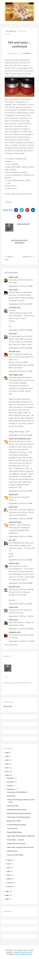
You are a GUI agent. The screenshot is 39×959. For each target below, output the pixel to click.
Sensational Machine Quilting (16, 824)
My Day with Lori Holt (14, 821)
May (8, 871)
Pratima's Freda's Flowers (15, 855)
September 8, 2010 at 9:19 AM (20, 371)
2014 (7, 760)
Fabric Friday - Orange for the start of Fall (20, 847)
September (10, 789)
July (8, 864)
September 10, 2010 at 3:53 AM (21, 629)
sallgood (12, 632)
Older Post (27, 256)
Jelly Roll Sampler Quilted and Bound (19, 813)
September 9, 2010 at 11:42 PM (21, 616)
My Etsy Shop (8, 706)
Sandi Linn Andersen (17, 439)
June (8, 867)
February (10, 882)
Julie (11, 333)
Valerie (12, 563)
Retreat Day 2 (11, 796)
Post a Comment (10, 645)
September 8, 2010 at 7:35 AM (20, 286)
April (8, 875)
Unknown (13, 522)
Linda (11, 607)
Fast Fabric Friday (12, 806)
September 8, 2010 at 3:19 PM (20, 503)
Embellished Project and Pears (16, 809)
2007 (7, 899)
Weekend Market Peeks (14, 832)
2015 (7, 756)
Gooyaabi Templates (25, 954)
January (9, 886)
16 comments (26, 53)
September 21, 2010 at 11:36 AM (21, 641)
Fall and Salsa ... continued (15, 840)
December (10, 778)
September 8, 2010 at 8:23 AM (20, 304)
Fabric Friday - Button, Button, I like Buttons (21, 836)
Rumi (11, 289)
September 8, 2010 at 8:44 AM (20, 348)
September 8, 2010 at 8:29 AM (20, 330)
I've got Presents (12, 828)
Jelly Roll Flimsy (12, 851)
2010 (7, 775)
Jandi (11, 507)
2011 (7, 771)
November (10, 782)
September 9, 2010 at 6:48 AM (20, 583)
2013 (7, 764)
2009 (7, 891)
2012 (7, 768)
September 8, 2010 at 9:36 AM (20, 435)
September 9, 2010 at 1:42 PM (20, 604)
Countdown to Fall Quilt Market (17, 792)
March (9, 879)
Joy (10, 540)
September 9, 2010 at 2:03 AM (20, 560)
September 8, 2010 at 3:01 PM (20, 491)
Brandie (12, 351)
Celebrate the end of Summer (16, 843)
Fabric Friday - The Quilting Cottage (18, 817)
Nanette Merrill (23, 224)
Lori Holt (12, 307)
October (9, 785)
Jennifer (12, 586)
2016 (7, 752)
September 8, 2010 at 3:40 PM (20, 518)
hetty (11, 620)
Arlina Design (27, 952)
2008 (7, 895)
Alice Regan (14, 375)
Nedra (11, 277)
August (9, 860)
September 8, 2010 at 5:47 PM (20, 536)
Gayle (11, 494)
